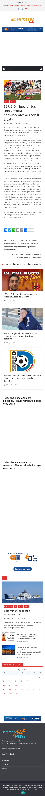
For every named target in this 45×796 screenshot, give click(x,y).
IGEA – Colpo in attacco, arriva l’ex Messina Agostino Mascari (20, 295)
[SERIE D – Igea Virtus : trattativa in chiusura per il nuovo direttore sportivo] (22, 310)
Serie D (13, 101)
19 (16, 689)
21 (27, 689)
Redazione (5, 760)
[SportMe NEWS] (4, 68)
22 (33, 689)
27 (22, 693)
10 (4, 685)
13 (22, 685)
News (20, 606)
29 (33, 693)
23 (39, 689)
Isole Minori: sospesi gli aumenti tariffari (17, 612)
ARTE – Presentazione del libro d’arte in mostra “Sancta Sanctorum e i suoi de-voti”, (27, 636)
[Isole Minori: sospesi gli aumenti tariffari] (22, 592)
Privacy (4, 769)
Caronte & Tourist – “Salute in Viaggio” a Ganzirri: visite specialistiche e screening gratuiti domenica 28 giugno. (29, 651)
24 (4, 693)
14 (27, 685)
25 (10, 693)
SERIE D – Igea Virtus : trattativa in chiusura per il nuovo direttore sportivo (20, 336)
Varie (26, 606)
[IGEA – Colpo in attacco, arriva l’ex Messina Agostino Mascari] (22, 270)
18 (10, 689)
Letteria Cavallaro (23, 124)
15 (33, 685)
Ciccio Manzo (21, 619)
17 (4, 689)
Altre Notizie (8, 606)
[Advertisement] (22, 50)
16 (39, 685)
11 (10, 685)
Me (15, 606)
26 (16, 693)
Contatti (5, 764)
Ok (23, 793)
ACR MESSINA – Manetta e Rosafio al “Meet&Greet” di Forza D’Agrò (26, 256)
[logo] (14, 729)
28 (27, 693)
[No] (42, 789)
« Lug (3, 703)
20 (22, 689)
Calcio (6, 101)
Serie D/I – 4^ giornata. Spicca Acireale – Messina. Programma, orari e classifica (22, 378)
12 (16, 685)
